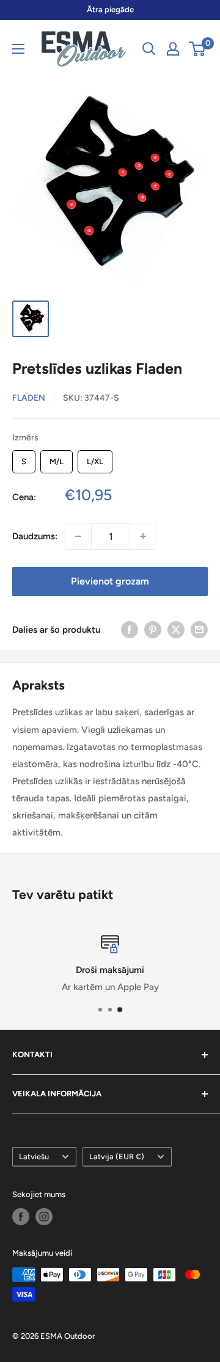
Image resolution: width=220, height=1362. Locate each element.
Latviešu (34, 1156)
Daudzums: (34, 536)
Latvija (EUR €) (116, 1156)
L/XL (95, 458)
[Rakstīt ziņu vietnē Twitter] (176, 629)
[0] (197, 49)
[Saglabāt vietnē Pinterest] (152, 629)
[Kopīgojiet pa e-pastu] (199, 629)
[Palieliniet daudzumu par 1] (143, 536)
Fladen (28, 398)
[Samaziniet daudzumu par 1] (78, 536)
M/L (56, 458)
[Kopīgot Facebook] (129, 629)
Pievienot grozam (110, 581)
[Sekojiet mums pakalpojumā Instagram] (44, 1216)
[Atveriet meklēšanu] (149, 49)
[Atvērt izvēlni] (18, 49)
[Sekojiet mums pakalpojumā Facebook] (20, 1216)
